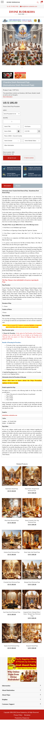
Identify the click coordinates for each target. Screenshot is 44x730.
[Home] (22, 12)
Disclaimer (27, 715)
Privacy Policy (18, 715)
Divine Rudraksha (13, 2)
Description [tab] (7, 186)
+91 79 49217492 (13, 6)
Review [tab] (18, 186)
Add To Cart (12, 158)
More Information (7, 97)
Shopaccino (25, 718)
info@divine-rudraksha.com (29, 6)
